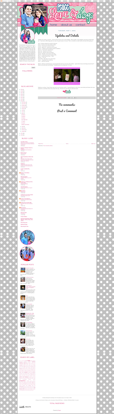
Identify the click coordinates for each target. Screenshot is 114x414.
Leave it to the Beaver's (25, 198)
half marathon (33, 367)
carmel (24, 364)
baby (29, 360)
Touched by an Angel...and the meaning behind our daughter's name (30, 287)
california (33, 361)
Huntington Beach (32, 368)
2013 (22, 99)
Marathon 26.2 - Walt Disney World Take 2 (30, 314)
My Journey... (23, 207)
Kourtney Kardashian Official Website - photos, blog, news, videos (27, 219)
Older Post (93, 143)
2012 (22, 100)
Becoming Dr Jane (24, 226)
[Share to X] (73, 97)
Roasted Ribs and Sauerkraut (26, 149)
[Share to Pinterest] (76, 97)
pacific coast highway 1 (24, 376)
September (24, 107)
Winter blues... (23, 191)
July (23, 110)
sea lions (28, 384)
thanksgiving (21, 386)
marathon (26, 372)
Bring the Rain (24, 212)
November (24, 103)
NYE (27, 347)
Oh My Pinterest (29, 330)
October (23, 105)
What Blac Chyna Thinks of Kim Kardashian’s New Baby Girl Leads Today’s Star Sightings (27, 159)
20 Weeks (23, 114)
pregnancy (22, 380)
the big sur (25, 386)
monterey (33, 372)
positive (34, 379)
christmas (21, 365)
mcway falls (30, 372)
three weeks (29, 386)
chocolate (33, 364)
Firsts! (22, 169)
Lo (22, 371)
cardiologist (21, 364)
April (23, 126)
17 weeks (23, 121)
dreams (27, 366)
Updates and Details (25, 124)
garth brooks (28, 367)
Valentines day (25, 387)
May (23, 113)
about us (69, 24)
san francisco (25, 383)
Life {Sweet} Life (24, 186)
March (23, 128)
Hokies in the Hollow (25, 172)
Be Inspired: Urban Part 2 (25, 195)
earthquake (32, 366)
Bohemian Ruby (24, 224)
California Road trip (23, 363)
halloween (21, 368)
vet (32, 387)
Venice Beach (30, 387)
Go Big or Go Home (29, 277)
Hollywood (24, 368)
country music (30, 365)
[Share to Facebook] (74, 97)
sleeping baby (24, 385)
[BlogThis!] (72, 97)
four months (23, 367)
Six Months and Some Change (26, 199)
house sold (27, 368)
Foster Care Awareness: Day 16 (26, 187)
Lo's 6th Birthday (29, 322)
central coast (28, 364)
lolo (23, 371)
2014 (22, 97)
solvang (29, 385)
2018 (22, 91)
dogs (24, 366)
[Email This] (71, 97)
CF (31, 364)
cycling (34, 365)
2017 (22, 92)
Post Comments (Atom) (47, 145)
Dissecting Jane (24, 222)
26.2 (26, 360)
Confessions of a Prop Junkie (27, 194)
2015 (22, 95)
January (23, 131)
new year (32, 374)
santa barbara (29, 383)
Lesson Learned (29, 304)
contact (84, 24)
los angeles (33, 371)
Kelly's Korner (24, 152)
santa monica (21, 384)
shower (20, 385)
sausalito (25, 384)
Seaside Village (32, 384)
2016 (22, 94)
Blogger (59, 410)
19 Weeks (23, 116)
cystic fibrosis (21, 366)
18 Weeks (23, 118)
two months (33, 386)
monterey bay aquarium (23, 373)
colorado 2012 (25, 365)
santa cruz (33, 383)
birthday (34, 360)
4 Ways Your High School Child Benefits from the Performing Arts (26, 165)
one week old (24, 375)
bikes (31, 360)
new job (29, 374)
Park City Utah (23, 153)
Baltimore (22, 173)
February (23, 129)
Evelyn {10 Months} (24, 183)
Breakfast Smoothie (29, 268)
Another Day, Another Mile (26, 202)
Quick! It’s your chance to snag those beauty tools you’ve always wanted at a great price (27, 143)
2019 (22, 89)
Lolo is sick (28, 339)
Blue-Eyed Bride (24, 176)
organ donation (29, 375)
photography (25, 379)
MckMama (23, 163)
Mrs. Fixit (25, 374)
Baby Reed (23, 190)
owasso (34, 375)
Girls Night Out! (24, 119)
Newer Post (40, 143)
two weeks (21, 387)
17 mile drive (23, 360)
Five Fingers (23, 213)
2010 (22, 135)
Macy (27, 295)
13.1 (20, 360)
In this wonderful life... (25, 168)
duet (29, 366)
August (23, 108)
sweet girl (33, 385)
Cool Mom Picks (24, 141)
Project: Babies (24, 216)
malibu (23, 372)
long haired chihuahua (28, 371)
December (24, 102)
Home (54, 24)
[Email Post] (69, 97)
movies (23, 374)
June (23, 111)
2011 (22, 133)
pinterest (29, 379)
